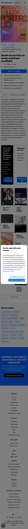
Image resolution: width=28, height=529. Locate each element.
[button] (3, 525)
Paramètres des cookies (17, 277)
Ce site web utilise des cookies (12, 249)
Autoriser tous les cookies (16, 280)
